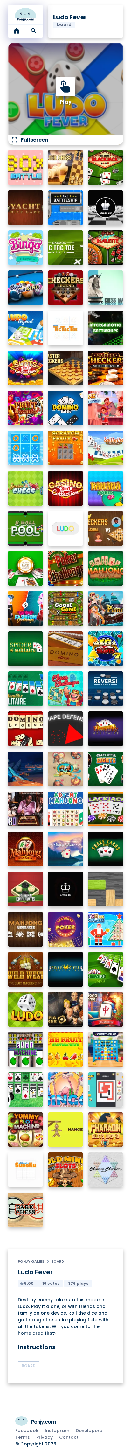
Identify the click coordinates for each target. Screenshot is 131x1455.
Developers (89, 1430)
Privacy (44, 1437)
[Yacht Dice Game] (25, 207)
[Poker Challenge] (65, 568)
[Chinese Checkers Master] (105, 1169)
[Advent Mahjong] (65, 809)
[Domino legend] (25, 728)
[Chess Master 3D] (105, 287)
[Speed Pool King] (25, 287)
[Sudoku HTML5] (25, 1169)
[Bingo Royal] (25, 247)
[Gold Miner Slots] (65, 1169)
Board (57, 1261)
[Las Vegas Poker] (65, 929)
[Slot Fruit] (65, 1049)
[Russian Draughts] (25, 889)
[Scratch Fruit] (65, 448)
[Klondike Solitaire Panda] (25, 1089)
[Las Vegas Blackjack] (105, 167)
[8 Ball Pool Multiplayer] (25, 528)
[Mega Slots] (105, 648)
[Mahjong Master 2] (105, 568)
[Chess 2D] (105, 207)
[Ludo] (65, 528)
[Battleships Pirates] (105, 608)
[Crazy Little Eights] (105, 769)
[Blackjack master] (25, 568)
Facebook (26, 1430)
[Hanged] (65, 1129)
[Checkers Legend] (65, 287)
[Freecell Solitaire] (65, 969)
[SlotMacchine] (25, 1049)
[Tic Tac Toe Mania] (65, 247)
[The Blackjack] (105, 809)
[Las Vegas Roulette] (105, 247)
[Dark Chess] (25, 1210)
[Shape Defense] (65, 728)
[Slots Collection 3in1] (25, 368)
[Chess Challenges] (65, 688)
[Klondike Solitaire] (105, 728)
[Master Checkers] (65, 368)
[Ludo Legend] (25, 328)
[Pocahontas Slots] (65, 769)
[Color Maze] (105, 1089)
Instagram (57, 1430)
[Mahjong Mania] (25, 849)
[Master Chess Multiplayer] (65, 167)
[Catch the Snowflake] (105, 929)
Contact (69, 1437)
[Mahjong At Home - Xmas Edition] (105, 1009)
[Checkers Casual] (105, 528)
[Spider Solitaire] (25, 648)
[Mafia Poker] (65, 1009)
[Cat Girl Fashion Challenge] (25, 608)
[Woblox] (105, 889)
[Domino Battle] (65, 408)
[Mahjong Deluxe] (25, 929)
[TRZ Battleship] (65, 207)
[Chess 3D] (65, 889)
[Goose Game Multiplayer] (65, 608)
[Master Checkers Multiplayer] (105, 368)
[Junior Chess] (25, 488)
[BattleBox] (25, 167)
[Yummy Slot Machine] (25, 1129)
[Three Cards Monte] (105, 849)
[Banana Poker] (105, 488)
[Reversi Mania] (105, 688)
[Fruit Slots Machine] (25, 408)
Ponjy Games (31, 1261)
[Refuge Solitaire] (65, 849)
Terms (22, 1437)
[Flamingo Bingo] (65, 1089)
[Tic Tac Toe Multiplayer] (25, 448)
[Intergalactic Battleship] (105, 328)
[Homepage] (25, 14)
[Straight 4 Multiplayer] (105, 1049)
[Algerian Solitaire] (25, 769)
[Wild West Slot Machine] (25, 969)
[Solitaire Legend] (105, 969)
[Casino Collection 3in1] (65, 488)
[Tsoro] (25, 809)
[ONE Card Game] (105, 408)
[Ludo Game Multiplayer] (25, 1009)
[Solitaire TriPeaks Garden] (105, 448)
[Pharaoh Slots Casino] (105, 1129)
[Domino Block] (65, 648)
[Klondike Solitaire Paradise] (25, 688)
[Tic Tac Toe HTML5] (65, 328)
